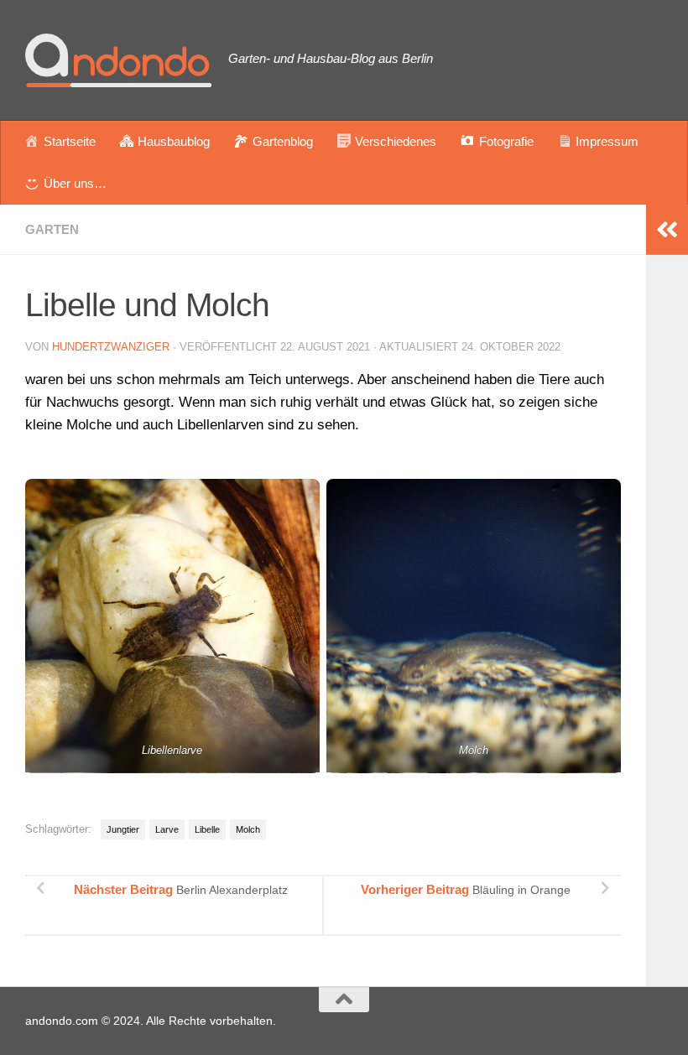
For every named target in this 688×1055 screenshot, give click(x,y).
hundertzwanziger (110, 346)
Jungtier (123, 829)
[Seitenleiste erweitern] (667, 230)
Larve (167, 829)
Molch (248, 829)
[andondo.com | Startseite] (118, 60)
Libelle (207, 829)
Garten (52, 229)
